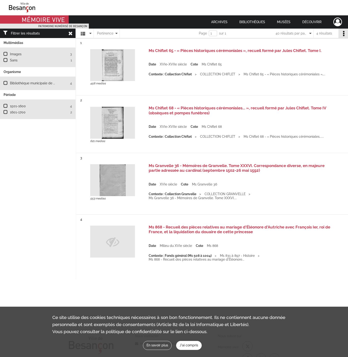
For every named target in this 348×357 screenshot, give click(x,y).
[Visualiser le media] (112, 65)
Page (203, 33)
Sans (14, 60)
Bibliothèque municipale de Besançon (39, 83)
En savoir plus (157, 345)
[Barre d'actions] (343, 33)
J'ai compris (189, 345)
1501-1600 (18, 106)
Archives (219, 22)
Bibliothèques (252, 22)
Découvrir (311, 22)
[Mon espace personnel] (337, 22)
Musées (283, 22)
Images (16, 54)
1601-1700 (18, 112)
